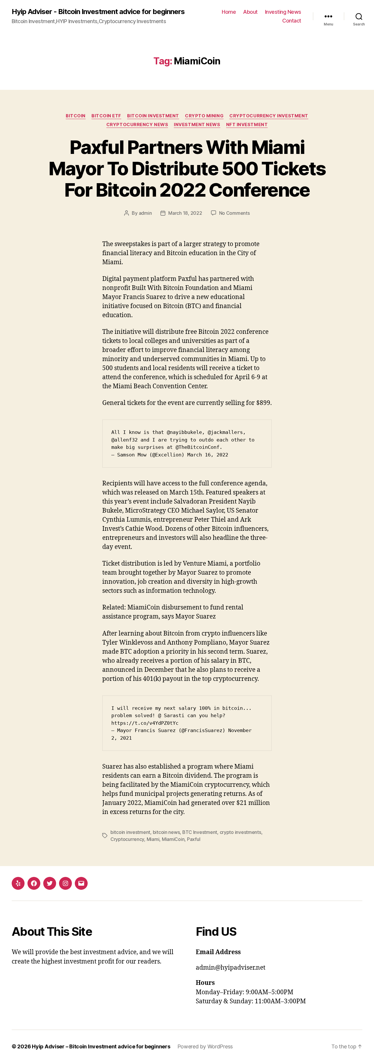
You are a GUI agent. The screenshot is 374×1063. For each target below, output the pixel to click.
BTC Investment (199, 832)
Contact (291, 21)
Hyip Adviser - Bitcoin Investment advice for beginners (98, 11)
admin (145, 213)
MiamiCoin (173, 839)
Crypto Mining (204, 116)
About (250, 12)
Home (229, 12)
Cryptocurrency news (137, 124)
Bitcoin (76, 116)
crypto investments (240, 832)
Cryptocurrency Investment (268, 116)
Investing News (283, 12)
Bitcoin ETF (106, 116)
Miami (153, 839)
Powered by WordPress (205, 1046)
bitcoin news (166, 832)
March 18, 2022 (185, 213)
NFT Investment (247, 124)
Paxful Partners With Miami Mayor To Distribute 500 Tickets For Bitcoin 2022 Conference (187, 168)
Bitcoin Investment (153, 116)
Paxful (193, 839)
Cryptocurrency (127, 839)
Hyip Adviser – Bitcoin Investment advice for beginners (101, 1046)
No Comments (234, 213)
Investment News (197, 124)
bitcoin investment (130, 832)
